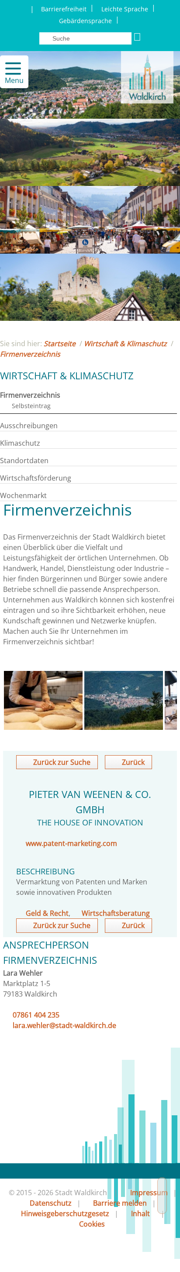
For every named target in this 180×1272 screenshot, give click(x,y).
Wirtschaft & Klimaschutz (125, 343)
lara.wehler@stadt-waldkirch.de (64, 1025)
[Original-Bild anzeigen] (43, 727)
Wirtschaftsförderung (35, 478)
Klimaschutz (20, 443)
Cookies (92, 1224)
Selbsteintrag (31, 406)
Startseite (60, 343)
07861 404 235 (36, 1015)
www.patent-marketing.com (71, 843)
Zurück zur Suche (61, 762)
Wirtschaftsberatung (116, 913)
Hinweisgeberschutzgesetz (65, 1213)
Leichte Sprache (124, 9)
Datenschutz (51, 1203)
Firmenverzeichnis (30, 354)
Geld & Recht (47, 913)
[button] (9, 68)
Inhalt (140, 1213)
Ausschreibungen (29, 425)
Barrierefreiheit (64, 9)
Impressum (149, 1192)
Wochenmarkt (23, 495)
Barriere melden (120, 1203)
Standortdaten (24, 460)
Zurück (133, 762)
